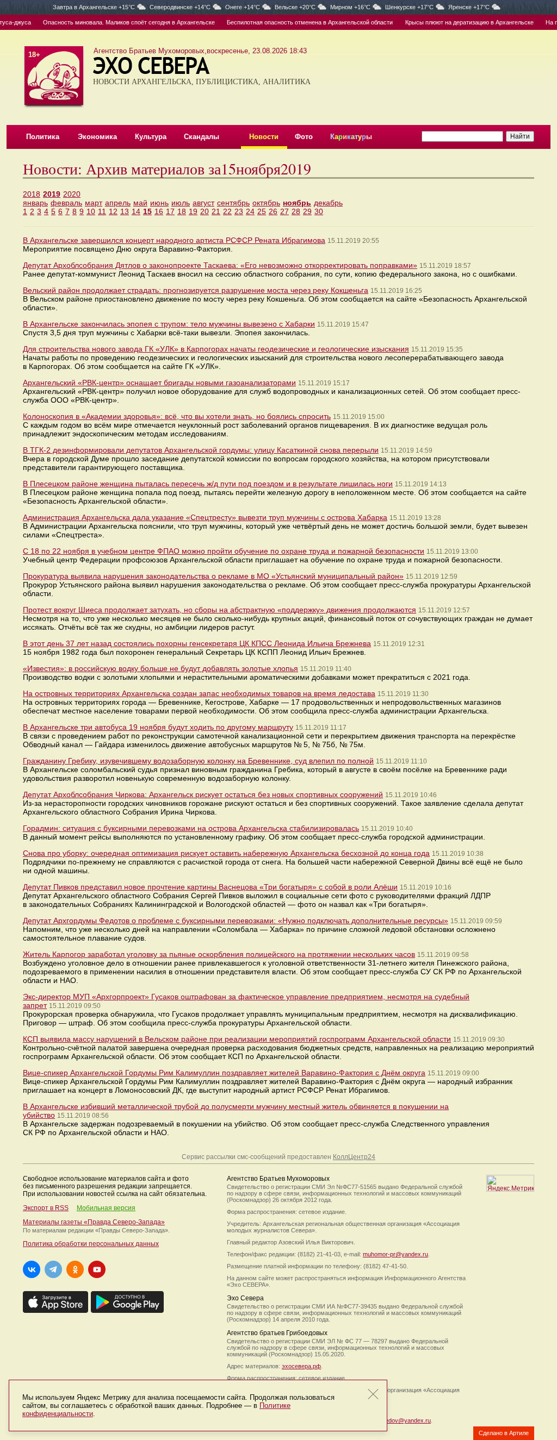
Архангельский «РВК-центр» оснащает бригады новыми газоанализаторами (159, 382)
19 (193, 211)
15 (147, 211)
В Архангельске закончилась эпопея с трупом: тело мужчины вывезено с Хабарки (169, 324)
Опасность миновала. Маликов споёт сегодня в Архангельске (116, 22)
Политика (42, 137)
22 (227, 211)
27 (284, 211)
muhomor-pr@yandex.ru (395, 1254)
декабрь (328, 202)
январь (35, 202)
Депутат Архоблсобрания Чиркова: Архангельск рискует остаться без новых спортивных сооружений (203, 794)
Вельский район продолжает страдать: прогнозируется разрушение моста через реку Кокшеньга (195, 290)
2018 (31, 194)
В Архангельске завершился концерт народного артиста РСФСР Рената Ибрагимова (174, 240)
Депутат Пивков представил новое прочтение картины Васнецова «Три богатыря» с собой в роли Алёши (210, 886)
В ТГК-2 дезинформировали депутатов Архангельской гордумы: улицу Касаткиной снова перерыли (201, 450)
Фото (304, 137)
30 (318, 211)
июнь (159, 202)
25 (261, 211)
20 (204, 211)
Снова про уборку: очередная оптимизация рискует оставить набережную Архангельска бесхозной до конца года (226, 853)
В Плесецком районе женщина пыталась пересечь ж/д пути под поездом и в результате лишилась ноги (208, 483)
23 (238, 211)
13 (124, 211)
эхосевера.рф (301, 1366)
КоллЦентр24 (354, 1157)
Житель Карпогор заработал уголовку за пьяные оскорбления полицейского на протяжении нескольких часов (219, 954)
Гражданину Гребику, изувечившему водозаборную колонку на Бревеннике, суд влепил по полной (198, 760)
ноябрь (297, 202)
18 (181, 211)
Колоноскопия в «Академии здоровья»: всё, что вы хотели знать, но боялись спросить (177, 416)
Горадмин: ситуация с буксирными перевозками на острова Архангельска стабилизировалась (191, 828)
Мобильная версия (106, 1208)
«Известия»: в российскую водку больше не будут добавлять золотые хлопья (160, 668)
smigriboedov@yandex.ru (397, 1420)
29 (307, 211)
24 (250, 211)
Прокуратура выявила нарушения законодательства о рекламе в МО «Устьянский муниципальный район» (213, 576)
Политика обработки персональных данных (91, 1244)
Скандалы (201, 137)
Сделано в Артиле (504, 1433)
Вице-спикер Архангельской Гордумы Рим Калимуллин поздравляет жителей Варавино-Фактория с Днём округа (224, 1072)
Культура (150, 137)
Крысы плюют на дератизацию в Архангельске (457, 22)
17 (170, 211)
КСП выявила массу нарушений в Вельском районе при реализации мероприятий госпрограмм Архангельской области (237, 1039)
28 (296, 211)
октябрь (266, 202)
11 (102, 211)
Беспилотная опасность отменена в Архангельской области (298, 22)
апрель (118, 202)
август (203, 202)
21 (216, 211)
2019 (51, 194)
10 (90, 211)
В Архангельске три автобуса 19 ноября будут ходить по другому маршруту (158, 727)
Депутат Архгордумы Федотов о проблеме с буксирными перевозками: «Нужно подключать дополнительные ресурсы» (235, 920)
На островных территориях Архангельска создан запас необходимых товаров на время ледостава (199, 693)
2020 (72, 194)
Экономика (97, 137)
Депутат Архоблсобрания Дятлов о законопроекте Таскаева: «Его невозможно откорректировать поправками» (220, 265)
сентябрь (233, 202)
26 (273, 211)
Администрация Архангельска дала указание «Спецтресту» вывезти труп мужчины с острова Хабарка (205, 517)
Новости (263, 137)
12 (113, 211)
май (140, 202)
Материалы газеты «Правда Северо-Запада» (94, 1222)
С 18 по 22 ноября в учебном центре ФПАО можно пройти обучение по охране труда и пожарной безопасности (223, 551)
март (93, 202)
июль (180, 202)
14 (136, 211)
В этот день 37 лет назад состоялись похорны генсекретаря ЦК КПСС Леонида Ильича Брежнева (197, 643)
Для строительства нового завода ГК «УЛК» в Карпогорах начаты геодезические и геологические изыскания (216, 349)
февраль (66, 202)
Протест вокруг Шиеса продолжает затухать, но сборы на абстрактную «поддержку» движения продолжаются (219, 609)
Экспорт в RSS (46, 1208)
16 (158, 211)
